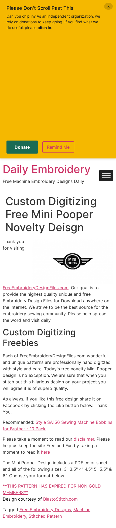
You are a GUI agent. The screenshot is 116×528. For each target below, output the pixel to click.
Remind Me (58, 147)
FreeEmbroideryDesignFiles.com (36, 287)
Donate (22, 147)
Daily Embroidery (47, 169)
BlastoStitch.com (60, 499)
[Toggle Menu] (106, 175)
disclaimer (84, 439)
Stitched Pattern (45, 516)
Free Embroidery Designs (45, 509)
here (45, 452)
